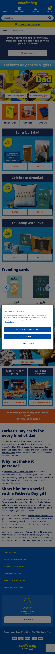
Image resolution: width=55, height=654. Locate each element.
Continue (27, 336)
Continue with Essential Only (27, 329)
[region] (27, 327)
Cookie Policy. (10, 322)
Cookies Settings (27, 343)
